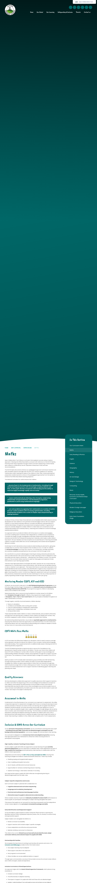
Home (6, 448)
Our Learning (16, 448)
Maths (36, 448)
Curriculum (28, 448)
